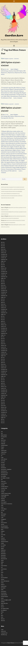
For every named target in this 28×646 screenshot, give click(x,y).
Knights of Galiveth (14, 147)
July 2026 (2, 242)
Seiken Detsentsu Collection (19, 157)
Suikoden (3, 601)
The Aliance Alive (5, 160)
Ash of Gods (3, 440)
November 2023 (4, 292)
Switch (2, 74)
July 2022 (2, 316)
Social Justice (3, 591)
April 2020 (3, 362)
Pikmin (2, 548)
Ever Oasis (3, 138)
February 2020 (3, 366)
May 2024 (3, 281)
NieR (2, 536)
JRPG (2, 147)
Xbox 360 (2, 618)
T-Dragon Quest (20, 94)
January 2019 (3, 388)
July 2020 (3, 357)
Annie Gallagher (14, 69)
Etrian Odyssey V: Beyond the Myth (14, 89)
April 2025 (3, 266)
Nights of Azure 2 (17, 150)
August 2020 (3, 355)
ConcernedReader (5, 211)
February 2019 (3, 386)
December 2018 (4, 390)
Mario (2, 521)
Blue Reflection (17, 87)
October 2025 (3, 257)
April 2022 (3, 321)
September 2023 (4, 295)
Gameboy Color (12, 71)
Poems (2, 560)
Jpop (2, 512)
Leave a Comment (18, 98)
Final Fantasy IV (4, 471)
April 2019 (3, 383)
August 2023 (3, 297)
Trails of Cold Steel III (6, 167)
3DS (2, 71)
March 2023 (3, 304)
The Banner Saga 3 (14, 160)
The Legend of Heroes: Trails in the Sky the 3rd (15, 162)
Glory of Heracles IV (10, 143)
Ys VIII (9, 171)
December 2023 (4, 290)
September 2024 (4, 276)
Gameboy (3, 484)
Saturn (2, 582)
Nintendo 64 (3, 539)
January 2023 (3, 307)
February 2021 (3, 345)
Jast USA (2, 510)
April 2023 (3, 302)
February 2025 (3, 268)
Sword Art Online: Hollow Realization (13, 159)
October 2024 (3, 275)
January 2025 (3, 269)
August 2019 (3, 376)
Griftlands (3, 500)
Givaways (3, 498)
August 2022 (3, 314)
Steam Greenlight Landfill (6, 600)
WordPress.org (4, 634)
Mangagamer (3, 519)
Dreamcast (3, 454)
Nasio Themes (11, 643)
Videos (2, 612)
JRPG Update (20, 71)
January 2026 (3, 252)
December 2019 (4, 369)
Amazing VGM (4, 436)
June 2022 (3, 317)
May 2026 (3, 245)
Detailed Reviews (4, 445)
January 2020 (3, 367)
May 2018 (3, 402)
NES (24, 71)
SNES (2, 589)
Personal (2, 546)
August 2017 (3, 417)
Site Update (3, 588)
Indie (2, 505)
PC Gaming (3, 545)
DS (4, 71)
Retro (2, 575)
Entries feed (3, 631)
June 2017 (3, 421)
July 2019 (2, 378)
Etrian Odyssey (4, 459)
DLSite (2, 448)
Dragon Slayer (3, 452)
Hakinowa (3, 145)
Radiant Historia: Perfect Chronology (10, 93)
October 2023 (3, 293)
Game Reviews (4, 483)
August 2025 (3, 261)
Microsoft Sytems (4, 526)
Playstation (3, 551)
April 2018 (3, 403)
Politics (2, 562)
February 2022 (3, 324)
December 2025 (4, 254)
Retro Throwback (4, 577)
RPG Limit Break (5, 157)
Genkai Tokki (3, 496)
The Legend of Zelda (5, 608)
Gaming (5, 116)
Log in (2, 629)
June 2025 (3, 264)
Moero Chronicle (14, 91)
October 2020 (3, 352)
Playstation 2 (4, 72)
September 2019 (4, 374)
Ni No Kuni (3, 534)
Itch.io (2, 507)
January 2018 (3, 409)
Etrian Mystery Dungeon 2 (20, 136)
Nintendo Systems (4, 541)
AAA (2, 433)
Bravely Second (10, 133)
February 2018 (3, 407)
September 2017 (4, 415)
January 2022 (3, 326)
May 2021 (3, 340)
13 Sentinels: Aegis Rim (7, 87)
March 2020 (3, 364)
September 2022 (4, 312)
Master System (4, 522)
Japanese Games (21, 145)
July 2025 (2, 263)
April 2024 (3, 283)
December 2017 (4, 410)
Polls (2, 563)
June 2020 (3, 359)
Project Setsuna (4, 565)
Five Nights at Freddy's (5, 478)
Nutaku (2, 543)
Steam (24, 72)
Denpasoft (3, 443)
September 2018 (4, 395)
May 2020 (3, 360)
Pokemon (21, 91)
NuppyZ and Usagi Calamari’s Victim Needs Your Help (12, 187)
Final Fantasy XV (19, 140)
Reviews (2, 579)
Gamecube (3, 490)
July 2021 (2, 336)
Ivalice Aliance (4, 508)
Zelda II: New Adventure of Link (14, 96)
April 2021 (3, 342)
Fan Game (3, 464)
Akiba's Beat (10, 131)
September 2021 (4, 333)
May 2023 (3, 300)
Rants (2, 572)
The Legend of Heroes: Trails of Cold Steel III (11, 164)
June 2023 (3, 299)
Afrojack (4, 131)
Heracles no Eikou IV (11, 145)
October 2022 (3, 311)
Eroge (6, 71)
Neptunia (2, 531)
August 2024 (3, 278)
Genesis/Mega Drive (5, 495)
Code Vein (17, 133)
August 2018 (3, 397)
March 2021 (3, 343)
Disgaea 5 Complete (16, 135)
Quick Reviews (4, 569)
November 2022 (4, 309)
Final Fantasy (3, 467)
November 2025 (4, 256)
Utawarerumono (10, 169)
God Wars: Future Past (20, 143)
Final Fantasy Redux (19, 138)
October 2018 (3, 393)
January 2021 (3, 347)
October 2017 (3, 414)
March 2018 (3, 405)
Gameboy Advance (4, 486)
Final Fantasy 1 (10, 138)
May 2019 (3, 381)
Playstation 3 (3, 555)
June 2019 (3, 379)
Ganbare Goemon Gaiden (6, 493)
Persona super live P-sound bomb (14, 153)
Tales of (25, 159)
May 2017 (3, 422)
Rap (2, 574)
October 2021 (3, 331)
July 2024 (2, 280)
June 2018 (3, 400)
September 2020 (4, 354)
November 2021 (4, 330)
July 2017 (2, 419)
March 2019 (3, 384)
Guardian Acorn (14, 35)
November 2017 (4, 412)
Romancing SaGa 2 (19, 155)
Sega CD (2, 584)
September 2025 (4, 259)
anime (2, 438)
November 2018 (4, 391)
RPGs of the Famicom (5, 581)
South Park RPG (4, 594)
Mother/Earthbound (4, 527)
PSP (2, 567)
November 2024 (4, 273)
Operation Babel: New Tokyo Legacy (15, 152)
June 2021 (3, 338)
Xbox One (11, 118)
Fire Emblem (3, 476)
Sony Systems (3, 593)
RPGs (11, 157)
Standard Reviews (4, 596)
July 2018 (2, 398)
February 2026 (3, 250)
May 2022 (3, 319)
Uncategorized (4, 118)
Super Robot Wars (4, 603)
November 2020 (4, 350)
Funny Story (3, 481)
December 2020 (4, 348)
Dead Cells (8, 135)
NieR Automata (8, 150)
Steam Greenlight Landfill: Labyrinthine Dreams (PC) (13, 189)
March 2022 (3, 323)
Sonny (2, 159)
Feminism (3, 466)
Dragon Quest (3, 450)
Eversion (2, 462)
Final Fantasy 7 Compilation (6, 469)
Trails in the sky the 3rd (20, 166)
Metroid (2, 524)
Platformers (3, 550)
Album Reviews (4, 435)
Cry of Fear (3, 441)
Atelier (14, 131)
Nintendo (3, 538)
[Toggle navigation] (14, 1)
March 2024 (3, 285)
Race (2, 570)
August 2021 (3, 335)
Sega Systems (3, 586)
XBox (2, 617)
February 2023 (3, 305)
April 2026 (3, 247)
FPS (2, 479)
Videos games (17, 169)
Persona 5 (3, 153)
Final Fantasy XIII (4, 472)
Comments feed (4, 633)
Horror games (3, 502)
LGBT (2, 517)
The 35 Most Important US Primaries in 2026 (10, 193)
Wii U (2, 615)
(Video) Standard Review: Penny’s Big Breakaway (11, 191)
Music (2, 529)
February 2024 (3, 287)
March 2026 (3, 249)
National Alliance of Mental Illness (14, 148)
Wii (1, 613)
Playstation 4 (11, 72)
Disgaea (2, 447)
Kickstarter (3, 515)
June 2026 (3, 244)
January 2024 (3, 288)
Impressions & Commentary (6, 503)
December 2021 (4, 328)
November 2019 (4, 371)
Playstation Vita (18, 72)
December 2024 (4, 271)
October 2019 (3, 372)
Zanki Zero (14, 171)
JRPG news (6, 147)
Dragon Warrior (9, 136)
